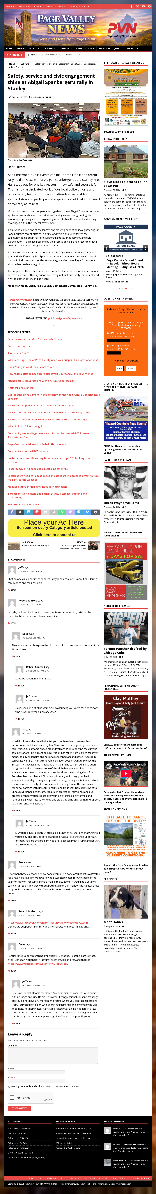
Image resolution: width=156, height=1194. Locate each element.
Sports (33, 48)
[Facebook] (131, 6)
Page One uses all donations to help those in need (37, 444)
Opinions (48, 48)
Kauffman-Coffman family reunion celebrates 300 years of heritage (47, 419)
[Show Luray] (120, 288)
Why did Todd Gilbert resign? (25, 426)
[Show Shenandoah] (123, 288)
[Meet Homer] (126, 902)
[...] (140, 208)
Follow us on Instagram (18, 1147)
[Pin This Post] (37, 512)
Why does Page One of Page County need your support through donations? (53, 360)
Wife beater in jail (64, 1143)
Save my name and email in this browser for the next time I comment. (45, 1086)
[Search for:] (133, 54)
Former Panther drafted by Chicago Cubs (125, 651)
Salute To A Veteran (117, 460)
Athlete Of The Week (117, 606)
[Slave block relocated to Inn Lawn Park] (126, 161)
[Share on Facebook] (12, 512)
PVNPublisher (37, 97)
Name (11, 1068)
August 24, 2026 (113, 507)
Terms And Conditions (139, 1178)
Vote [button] (119, 368)
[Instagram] (149, 6)
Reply (13, 590)
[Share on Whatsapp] (62, 512)
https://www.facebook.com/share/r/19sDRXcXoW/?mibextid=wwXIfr (48, 922)
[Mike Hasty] (107, 1164)
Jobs (117, 48)
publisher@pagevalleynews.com (65, 318)
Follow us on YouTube (18, 1143)
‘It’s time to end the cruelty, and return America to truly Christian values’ (129, 1131)
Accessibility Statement (96, 1178)
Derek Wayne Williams (121, 503)
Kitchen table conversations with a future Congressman (41, 381)
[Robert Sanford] (107, 1148)
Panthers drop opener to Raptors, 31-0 (73, 1128)
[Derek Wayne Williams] (126, 482)
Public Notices (84, 48)
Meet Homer (113, 922)
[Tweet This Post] (20, 512)
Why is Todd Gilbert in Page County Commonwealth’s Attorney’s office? (50, 412)
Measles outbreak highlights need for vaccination (37, 486)
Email (11, 1077)
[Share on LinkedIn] (28, 512)
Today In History (115, 139)
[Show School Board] (126, 288)
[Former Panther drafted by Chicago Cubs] (126, 628)
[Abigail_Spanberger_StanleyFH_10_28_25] (54, 156)
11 (50, 97)
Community (130, 48)
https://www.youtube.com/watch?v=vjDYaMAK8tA (38, 963)
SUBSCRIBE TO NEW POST (56, 6)
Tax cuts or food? (18, 353)
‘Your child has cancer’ (21, 388)
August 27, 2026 (113, 926)
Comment (13, 1045)
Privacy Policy (118, 1178)
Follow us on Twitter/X (18, 1138)
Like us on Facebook (17, 1133)
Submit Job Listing (79, 6)
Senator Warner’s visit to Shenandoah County (35, 339)
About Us (10, 6)
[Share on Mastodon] (70, 512)
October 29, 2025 (19, 97)
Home (9, 48)
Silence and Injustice (20, 346)
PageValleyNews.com (21, 299)
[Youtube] (143, 6)
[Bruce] (107, 1132)
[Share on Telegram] (79, 512)
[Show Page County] (129, 288)
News (19, 48)
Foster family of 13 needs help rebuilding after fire (38, 469)
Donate (37, 6)
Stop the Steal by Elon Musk (24, 504)
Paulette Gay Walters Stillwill (69, 1147)
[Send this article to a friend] (45, 512)
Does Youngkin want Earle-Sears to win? (31, 367)
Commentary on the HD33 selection (29, 451)
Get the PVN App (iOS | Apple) (21, 1152)
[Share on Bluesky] (87, 512)
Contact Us (24, 6)
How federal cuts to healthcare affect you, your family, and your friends (50, 374)
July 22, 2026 (111, 657)
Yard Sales (104, 48)
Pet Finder (110, 879)
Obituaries (66, 48)
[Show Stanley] (132, 288)
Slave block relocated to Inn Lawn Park (126, 184)
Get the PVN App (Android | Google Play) (26, 1157)
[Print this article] (54, 512)
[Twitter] (137, 6)
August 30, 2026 (113, 190)
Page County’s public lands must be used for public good (41, 405)
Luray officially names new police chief (73, 1138)
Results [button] (131, 368)
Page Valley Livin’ (119, 755)
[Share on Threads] (95, 512)
